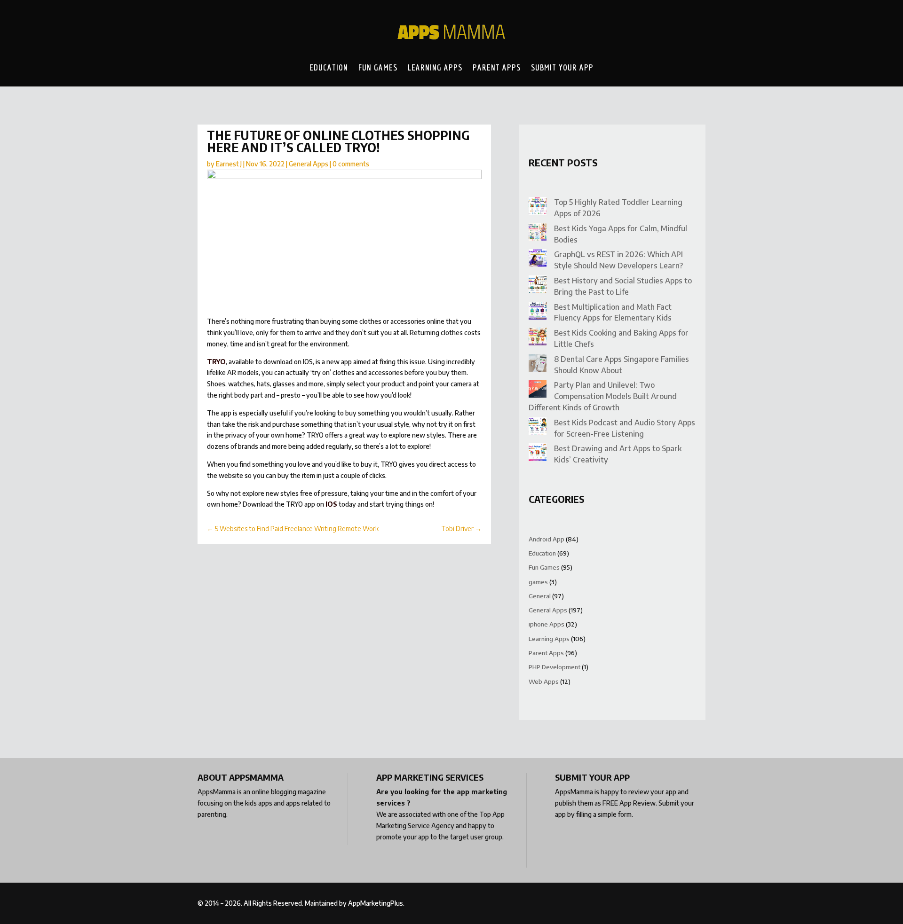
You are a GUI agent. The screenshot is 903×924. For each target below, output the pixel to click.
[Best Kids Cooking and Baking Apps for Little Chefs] (538, 338)
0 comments (351, 164)
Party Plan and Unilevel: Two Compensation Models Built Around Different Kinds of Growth (603, 396)
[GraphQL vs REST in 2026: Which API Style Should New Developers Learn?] (538, 259)
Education (328, 67)
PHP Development (554, 667)
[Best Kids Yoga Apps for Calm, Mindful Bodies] (538, 233)
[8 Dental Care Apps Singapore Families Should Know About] (538, 364)
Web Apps (544, 681)
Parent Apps (497, 67)
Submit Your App (562, 67)
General (540, 596)
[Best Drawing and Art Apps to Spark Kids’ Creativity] (538, 453)
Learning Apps (435, 67)
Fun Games (377, 67)
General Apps (308, 164)
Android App (546, 539)
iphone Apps (546, 624)
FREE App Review (629, 803)
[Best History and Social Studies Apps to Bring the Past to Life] (538, 286)
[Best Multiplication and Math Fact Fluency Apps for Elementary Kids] (538, 312)
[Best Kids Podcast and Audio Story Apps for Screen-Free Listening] (538, 428)
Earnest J (229, 164)
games (538, 582)
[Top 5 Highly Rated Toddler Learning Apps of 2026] (538, 207)
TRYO (216, 362)
